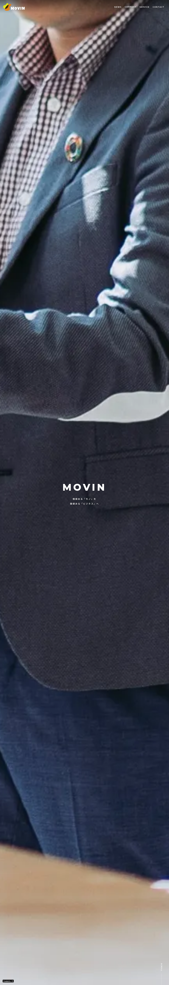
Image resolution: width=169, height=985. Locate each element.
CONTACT (158, 7)
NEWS (117, 7)
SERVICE (145, 7)
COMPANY (130, 7)
